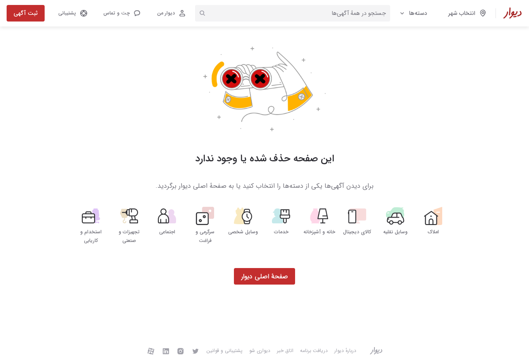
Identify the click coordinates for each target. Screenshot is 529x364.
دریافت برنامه (314, 350)
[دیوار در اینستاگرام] (180, 350)
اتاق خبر (285, 350)
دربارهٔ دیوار (345, 350)
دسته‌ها (418, 13)
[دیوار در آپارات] (151, 350)
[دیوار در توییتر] (195, 350)
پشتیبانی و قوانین (224, 350)
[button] (121, 13)
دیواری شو (259, 350)
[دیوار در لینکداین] (166, 350)
